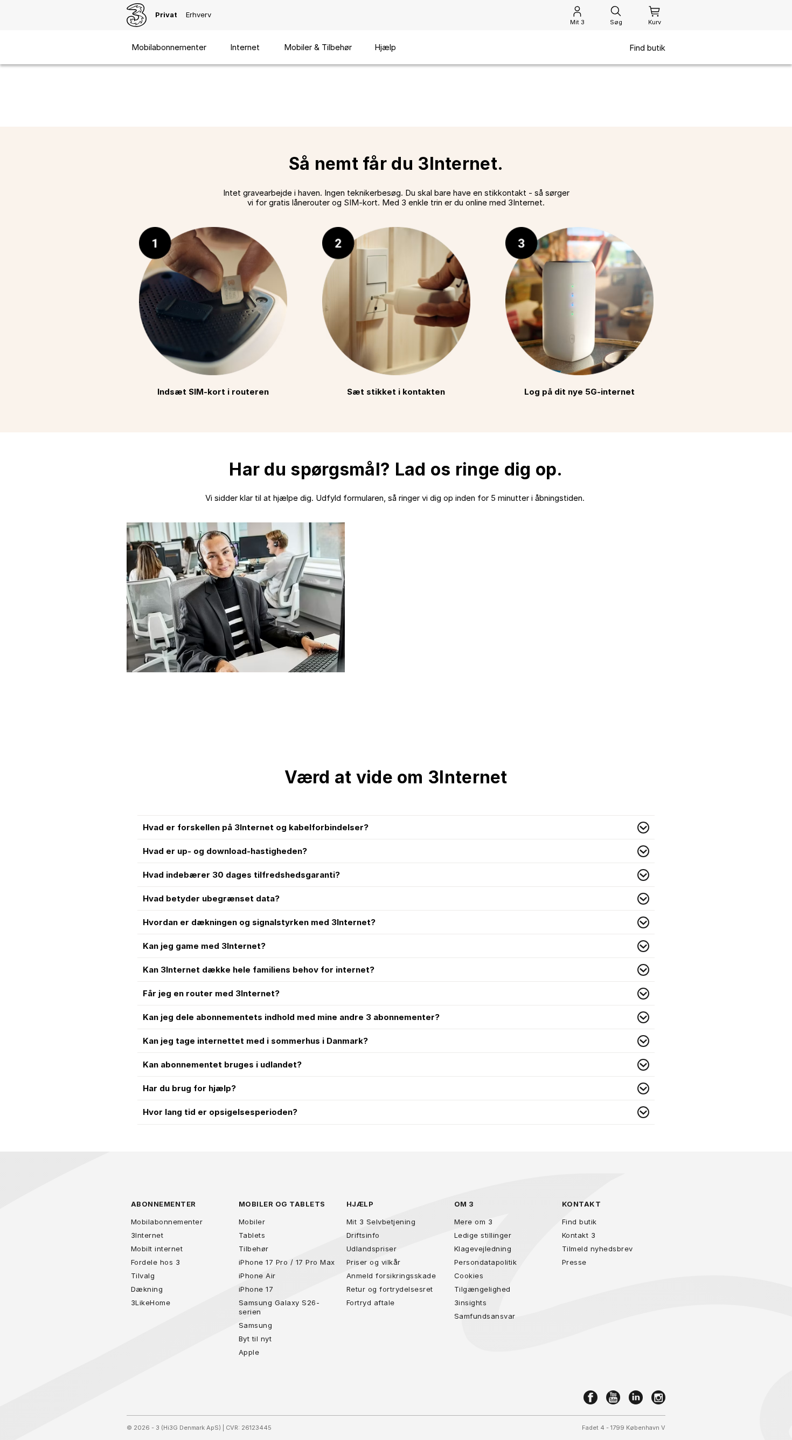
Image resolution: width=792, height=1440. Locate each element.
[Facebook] (590, 1397)
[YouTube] (613, 1397)
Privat (166, 14)
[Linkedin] (636, 1397)
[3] (137, 15)
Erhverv (198, 14)
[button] (396, 827)
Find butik (647, 48)
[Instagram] (658, 1397)
